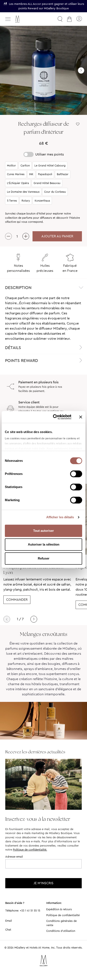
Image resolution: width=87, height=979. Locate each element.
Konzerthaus (42, 201)
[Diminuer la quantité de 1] (8, 236)
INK (31, 174)
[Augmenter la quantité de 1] (25, 236)
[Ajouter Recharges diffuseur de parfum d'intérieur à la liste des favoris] (77, 124)
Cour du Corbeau (55, 192)
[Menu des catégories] (8, 19)
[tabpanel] (43, 318)
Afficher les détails (60, 517)
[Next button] (33, 619)
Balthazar (62, 174)
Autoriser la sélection (43, 544)
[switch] (76, 474)
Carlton (25, 166)
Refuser (43, 558)
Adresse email (14, 857)
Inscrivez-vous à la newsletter (37, 819)
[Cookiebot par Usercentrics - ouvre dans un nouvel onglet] (53, 417)
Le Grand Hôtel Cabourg (49, 166)
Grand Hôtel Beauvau (47, 183)
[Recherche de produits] (60, 19)
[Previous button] (6, 619)
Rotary (26, 201)
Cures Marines (15, 174)
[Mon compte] (79, 19)
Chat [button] (8, 930)
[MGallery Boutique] (26, 19)
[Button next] (81, 70)
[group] (43, 70)
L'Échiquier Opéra (18, 183)
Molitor (11, 166)
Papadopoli (45, 174)
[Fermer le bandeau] (80, 416)
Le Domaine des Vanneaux (23, 192)
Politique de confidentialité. (30, 850)
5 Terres (12, 201)
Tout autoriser (43, 530)
